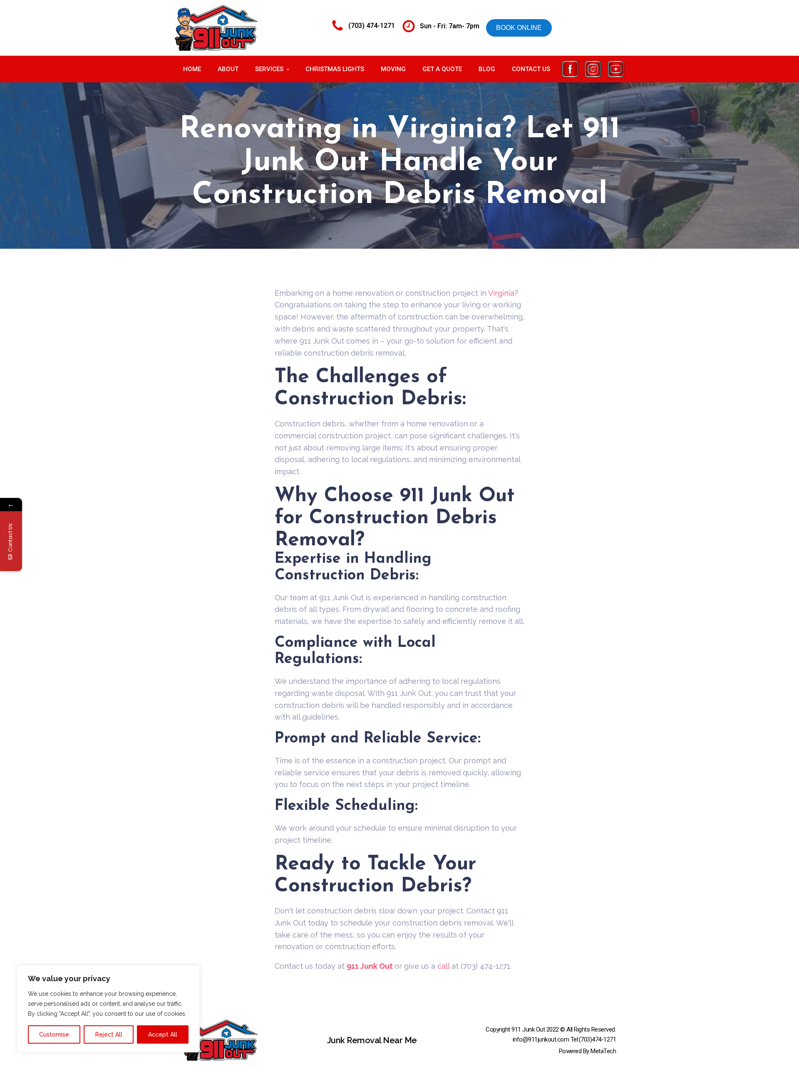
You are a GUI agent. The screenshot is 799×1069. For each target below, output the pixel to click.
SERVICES (269, 69)
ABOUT (228, 69)
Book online (519, 27)
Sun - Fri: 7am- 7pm (449, 26)
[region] (108, 1008)
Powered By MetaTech (587, 1051)
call (444, 966)
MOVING (393, 69)
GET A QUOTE (442, 69)
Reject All (108, 1034)
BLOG (487, 69)
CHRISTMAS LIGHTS (334, 69)
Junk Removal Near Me (372, 1040)
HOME (192, 69)
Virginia (501, 293)
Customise (54, 1034)
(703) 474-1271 (371, 26)
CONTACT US (531, 69)
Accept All (162, 1034)
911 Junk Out (371, 966)
